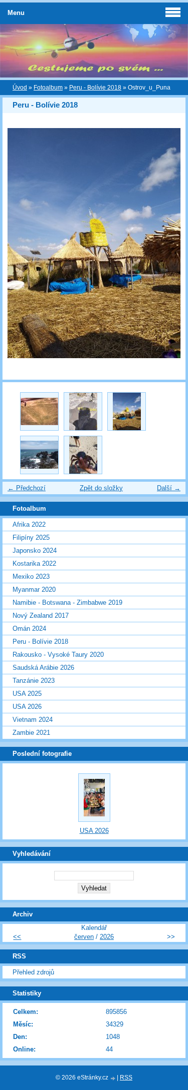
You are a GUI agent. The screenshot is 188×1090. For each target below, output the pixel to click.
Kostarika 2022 (34, 563)
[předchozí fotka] (19, 243)
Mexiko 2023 (31, 576)
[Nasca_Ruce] (39, 411)
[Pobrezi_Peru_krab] (83, 455)
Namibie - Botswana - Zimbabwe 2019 (67, 602)
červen (84, 936)
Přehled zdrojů (33, 972)
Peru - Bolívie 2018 (95, 88)
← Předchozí (27, 488)
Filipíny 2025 (31, 537)
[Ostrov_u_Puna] (126, 411)
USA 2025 (27, 693)
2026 (107, 936)
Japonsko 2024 (35, 550)
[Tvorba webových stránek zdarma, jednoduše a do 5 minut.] (113, 1078)
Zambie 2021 (31, 732)
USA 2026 (27, 706)
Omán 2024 (29, 628)
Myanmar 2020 (34, 589)
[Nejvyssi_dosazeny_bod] (83, 411)
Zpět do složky (101, 488)
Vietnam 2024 (33, 719)
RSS (126, 1077)
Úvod (20, 88)
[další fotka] (169, 243)
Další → (168, 488)
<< (17, 936)
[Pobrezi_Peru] (39, 455)
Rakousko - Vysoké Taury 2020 (58, 654)
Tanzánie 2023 (34, 680)
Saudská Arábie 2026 (43, 667)
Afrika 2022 (29, 524)
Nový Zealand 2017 (41, 615)
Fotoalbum (48, 88)
